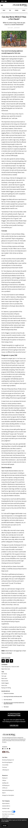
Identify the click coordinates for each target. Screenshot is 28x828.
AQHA (18, 327)
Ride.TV (4, 792)
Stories (16, 10)
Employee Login (5, 808)
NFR (12, 155)
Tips (10, 10)
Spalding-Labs (5, 783)
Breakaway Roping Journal (8, 760)
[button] (3, 661)
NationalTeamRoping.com (8, 790)
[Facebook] (2, 1)
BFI (25, 446)
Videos (23, 10)
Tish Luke (17, 53)
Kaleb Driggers (10, 191)
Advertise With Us (6, 806)
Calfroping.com (5, 769)
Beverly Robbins (13, 471)
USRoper (4, 780)
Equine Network (5, 803)
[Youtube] (5, 1)
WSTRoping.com (5, 785)
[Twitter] (7, 748)
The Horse (4, 767)
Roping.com (5, 778)
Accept (4, 825)
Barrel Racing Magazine (7, 762)
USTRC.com (4, 788)
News (4, 10)
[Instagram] (3, 1)
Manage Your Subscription (8, 795)
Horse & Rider (5, 765)
